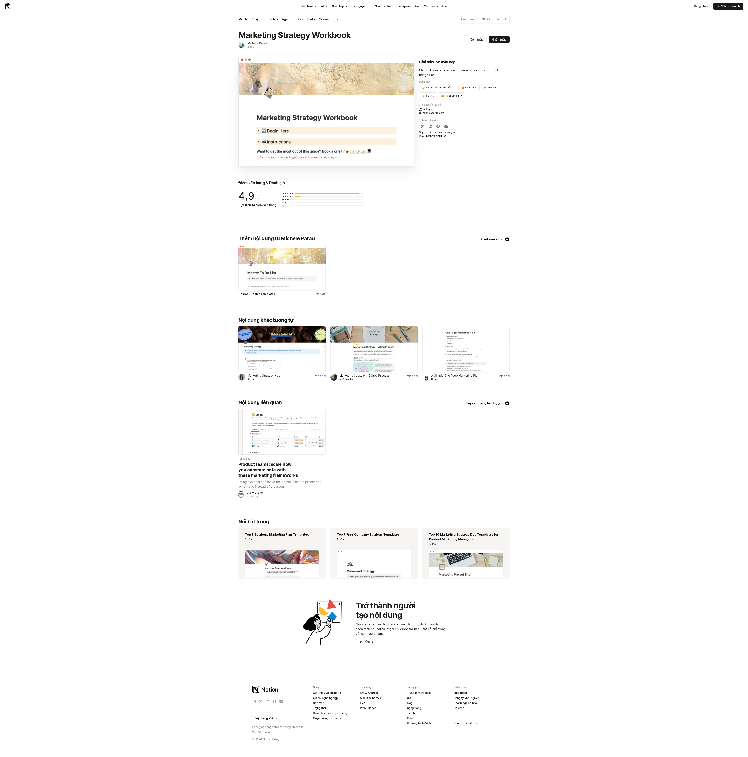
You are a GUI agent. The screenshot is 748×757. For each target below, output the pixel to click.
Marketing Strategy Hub (263, 375)
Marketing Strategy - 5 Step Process (364, 375)
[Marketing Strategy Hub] (282, 349)
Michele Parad (257, 43)
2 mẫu (250, 46)
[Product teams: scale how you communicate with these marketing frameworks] (282, 432)
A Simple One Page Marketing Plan (455, 375)
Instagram (428, 109)
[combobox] (484, 19)
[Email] (446, 126)
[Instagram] (254, 701)
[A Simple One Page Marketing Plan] (466, 349)
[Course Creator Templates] (282, 267)
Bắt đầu (366, 642)
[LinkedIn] (430, 126)
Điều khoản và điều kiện (432, 135)
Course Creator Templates (256, 294)
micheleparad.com (433, 112)
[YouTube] (281, 701)
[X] (422, 126)
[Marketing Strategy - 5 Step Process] (374, 349)
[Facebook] (438, 126)
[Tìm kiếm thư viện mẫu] (505, 19)
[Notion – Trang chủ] (8, 6)
